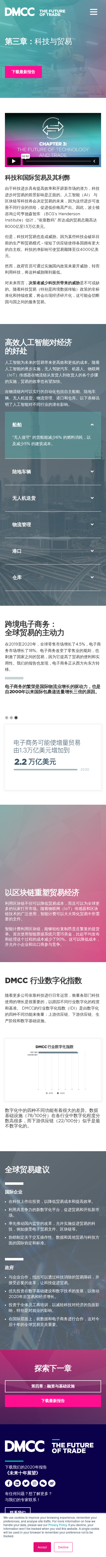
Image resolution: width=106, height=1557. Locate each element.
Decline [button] (63, 1547)
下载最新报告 (23, 71)
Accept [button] (42, 1547)
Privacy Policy (57, 1525)
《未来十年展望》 (22, 1473)
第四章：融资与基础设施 (53, 1386)
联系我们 (18, 1512)
